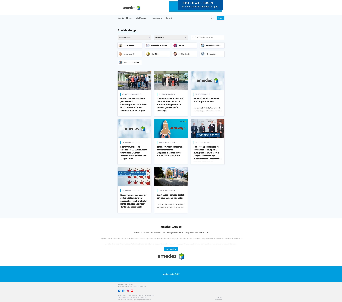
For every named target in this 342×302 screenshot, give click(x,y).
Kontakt (169, 18)
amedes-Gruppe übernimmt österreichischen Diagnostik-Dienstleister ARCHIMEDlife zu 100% (170, 151)
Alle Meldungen (141, 18)
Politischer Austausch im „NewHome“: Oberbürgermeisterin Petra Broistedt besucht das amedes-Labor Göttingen (133, 104)
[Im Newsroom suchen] (212, 18)
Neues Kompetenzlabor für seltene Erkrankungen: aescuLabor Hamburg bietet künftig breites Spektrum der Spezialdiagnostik (133, 201)
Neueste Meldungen (125, 18)
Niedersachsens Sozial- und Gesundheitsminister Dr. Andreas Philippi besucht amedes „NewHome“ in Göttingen (170, 104)
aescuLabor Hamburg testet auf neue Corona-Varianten (170, 196)
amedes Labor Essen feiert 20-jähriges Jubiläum (206, 100)
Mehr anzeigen (171, 249)
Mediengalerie (157, 18)
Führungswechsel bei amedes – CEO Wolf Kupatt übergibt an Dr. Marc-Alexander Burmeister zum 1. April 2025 (133, 152)
